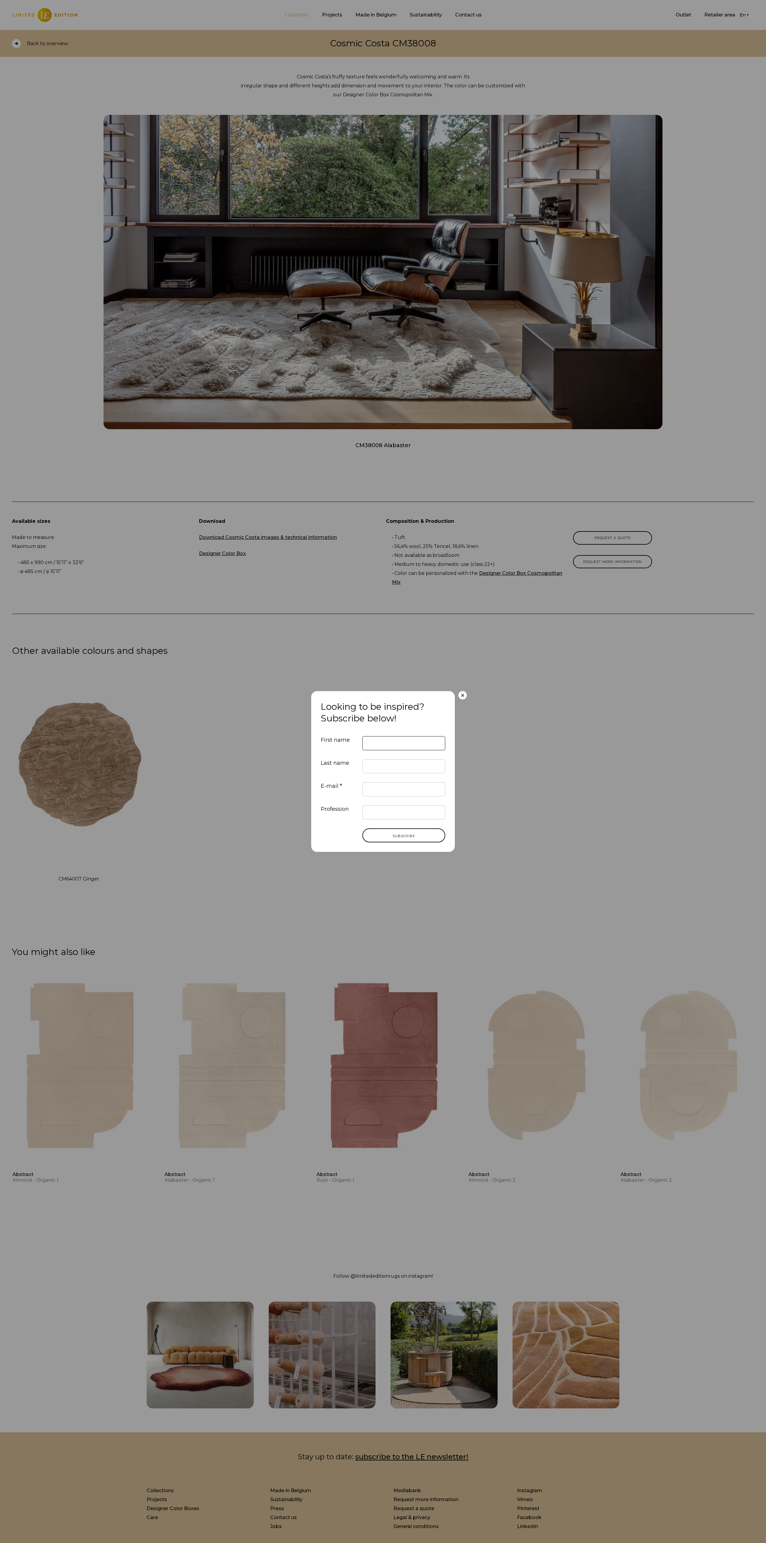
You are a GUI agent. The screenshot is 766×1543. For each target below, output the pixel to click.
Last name (335, 763)
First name (335, 740)
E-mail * (331, 786)
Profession (335, 809)
